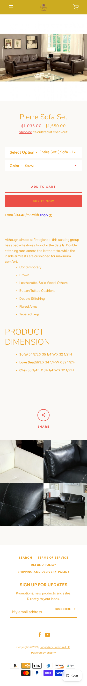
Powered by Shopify (43, 652)
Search (25, 557)
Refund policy (43, 565)
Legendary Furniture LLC (55, 647)
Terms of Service (53, 557)
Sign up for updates (43, 584)
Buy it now (43, 201)
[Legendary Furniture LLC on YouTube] (47, 635)
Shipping (25, 132)
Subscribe (63, 609)
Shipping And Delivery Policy (44, 572)
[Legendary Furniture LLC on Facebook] (39, 635)
